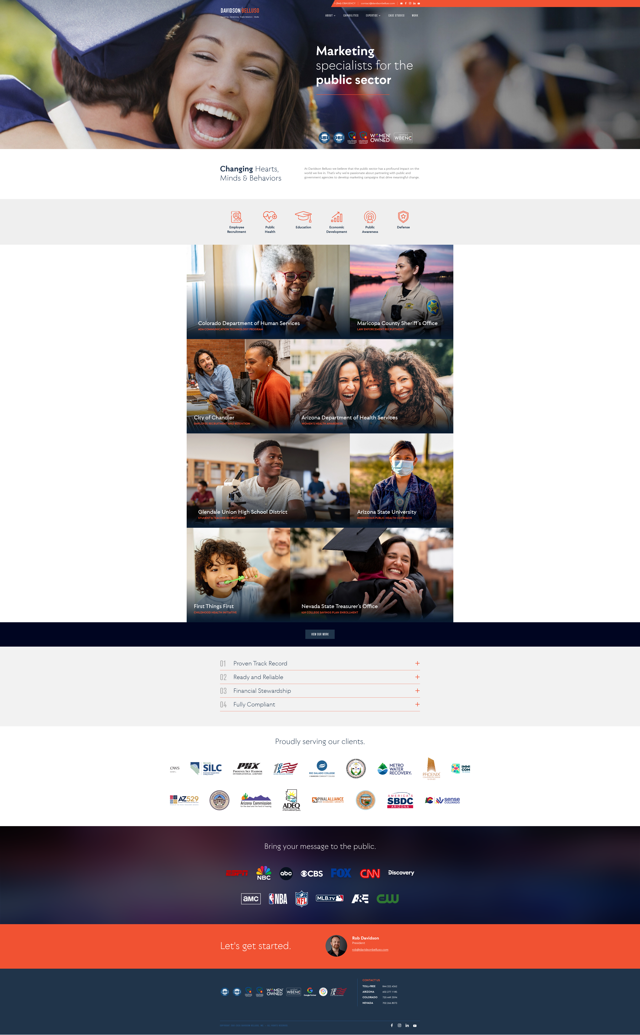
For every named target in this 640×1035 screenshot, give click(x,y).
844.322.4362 (389, 986)
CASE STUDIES (396, 15)
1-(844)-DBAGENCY (345, 3)
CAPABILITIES (351, 15)
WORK (415, 15)
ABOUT (329, 15)
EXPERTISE (372, 15)
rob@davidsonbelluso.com (370, 949)
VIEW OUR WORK (320, 634)
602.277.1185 (389, 991)
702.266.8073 (389, 1003)
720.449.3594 (389, 997)
